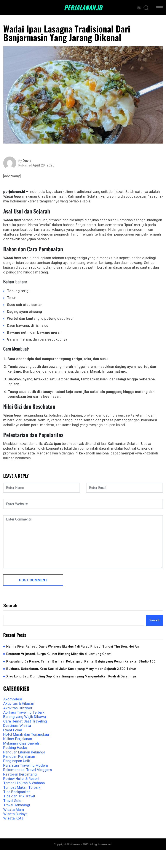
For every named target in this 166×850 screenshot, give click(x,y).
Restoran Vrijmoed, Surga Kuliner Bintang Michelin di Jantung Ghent (59, 654)
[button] (159, 8)
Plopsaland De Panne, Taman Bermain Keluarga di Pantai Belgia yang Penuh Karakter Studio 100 (80, 661)
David (26, 161)
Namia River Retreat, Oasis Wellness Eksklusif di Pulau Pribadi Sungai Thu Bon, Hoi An (72, 646)
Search (10, 605)
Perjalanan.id (83, 8)
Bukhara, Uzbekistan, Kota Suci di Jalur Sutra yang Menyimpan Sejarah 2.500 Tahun (71, 669)
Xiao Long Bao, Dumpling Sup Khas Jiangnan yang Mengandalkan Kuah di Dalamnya (71, 676)
